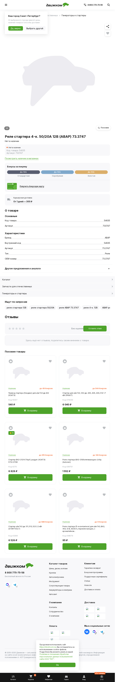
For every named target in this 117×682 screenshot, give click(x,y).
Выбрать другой (34, 28)
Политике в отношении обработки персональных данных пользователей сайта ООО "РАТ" (56, 656)
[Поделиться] (108, 26)
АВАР (107, 237)
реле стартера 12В (16, 307)
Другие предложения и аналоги (23, 268)
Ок (57, 665)
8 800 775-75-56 (95, 5)
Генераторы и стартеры (14, 293)
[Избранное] (108, 33)
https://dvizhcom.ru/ (48, 647)
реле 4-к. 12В (90, 307)
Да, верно (16, 28)
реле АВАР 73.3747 (69, 307)
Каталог (6, 279)
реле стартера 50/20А (42, 307)
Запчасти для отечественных (17, 286)
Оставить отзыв (95, 328)
